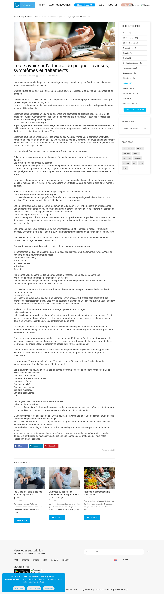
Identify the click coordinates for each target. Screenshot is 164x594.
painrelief (137, 158)
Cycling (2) (127, 58)
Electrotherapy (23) (130, 38)
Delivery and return (103, 590)
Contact (54, 560)
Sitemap (25, 560)
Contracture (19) (129, 73)
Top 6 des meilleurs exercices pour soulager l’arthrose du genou (28, 495)
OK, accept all (19, 588)
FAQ (16, 560)
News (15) (127, 33)
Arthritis (112, 450)
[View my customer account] (134, 5)
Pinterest (52, 446)
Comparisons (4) (129, 48)
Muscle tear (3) (129, 78)
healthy (140, 148)
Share (20, 446)
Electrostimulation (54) (131, 43)
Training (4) (127, 98)
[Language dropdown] (117, 559)
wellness (126, 153)
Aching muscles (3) (130, 93)
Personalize (49, 588)
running (136, 153)
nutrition (126, 163)
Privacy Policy (121, 590)
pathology (127, 158)
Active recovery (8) (130, 68)
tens (134, 163)
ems (141, 163)
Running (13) (128, 53)
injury (125, 168)
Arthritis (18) (128, 83)
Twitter (36, 446)
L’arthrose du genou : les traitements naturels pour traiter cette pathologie (64, 495)
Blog (45, 560)
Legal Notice (86, 590)
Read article (22, 520)
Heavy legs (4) (128, 88)
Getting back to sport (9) (132, 63)
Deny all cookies (34, 588)
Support (65, 560)
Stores (36, 560)
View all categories (134, 109)
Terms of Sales (71, 590)
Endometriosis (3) (130, 103)
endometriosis (128, 148)
